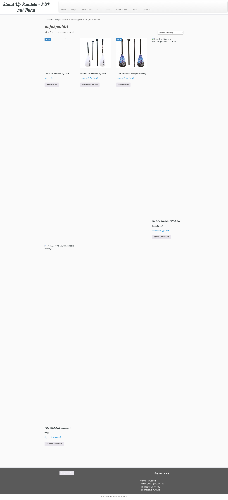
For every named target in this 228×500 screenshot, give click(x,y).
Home (63, 10)
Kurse (107, 10)
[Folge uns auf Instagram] (66, 4)
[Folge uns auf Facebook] (64, 4)
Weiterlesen (51, 84)
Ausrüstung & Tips (90, 10)
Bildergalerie (121, 10)
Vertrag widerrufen (66, 473)
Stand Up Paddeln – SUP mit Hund (26, 7)
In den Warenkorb (90, 84)
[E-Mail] (63, 4)
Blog (135, 10)
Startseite (49, 20)
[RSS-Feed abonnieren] (61, 4)
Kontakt (147, 10)
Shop (73, 10)
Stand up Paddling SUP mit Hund (116, 496)
